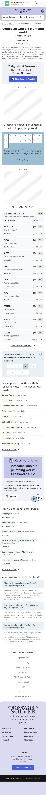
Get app (39, 3)
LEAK (6, 279)
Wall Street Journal (23, 696)
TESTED (7, 306)
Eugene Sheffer (23, 657)
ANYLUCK (8, 226)
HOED (6, 266)
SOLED (7, 319)
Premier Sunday (23, 43)
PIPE (6, 292)
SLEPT (6, 253)
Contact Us (6, 732)
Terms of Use (7, 736)
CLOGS (7, 332)
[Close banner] (2, 3)
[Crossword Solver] (23, 11)
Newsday (5, 535)
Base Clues (28, 736)
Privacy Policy (7, 740)
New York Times (8, 517)
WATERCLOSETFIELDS (14, 213)
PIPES (6, 240)
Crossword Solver (8, 24)
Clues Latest (29, 740)
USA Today (6, 564)
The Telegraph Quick (23, 677)
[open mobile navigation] (3, 11)
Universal (5, 547)
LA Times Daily (23, 662)
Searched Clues (30, 732)
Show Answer (24, 160)
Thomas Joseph (23, 682)
